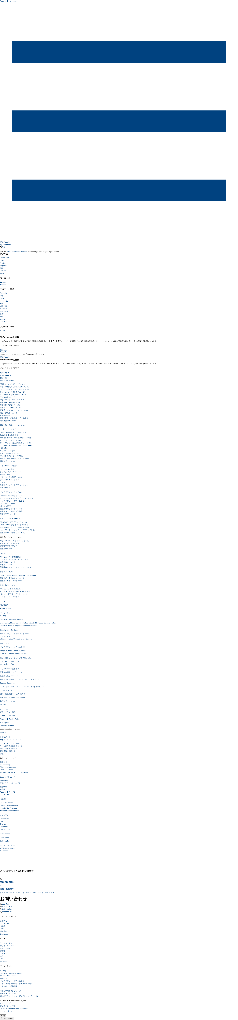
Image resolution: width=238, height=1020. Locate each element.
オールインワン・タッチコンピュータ (15, 634)
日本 (3, 247)
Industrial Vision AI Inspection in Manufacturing (18, 625)
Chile (2, 268)
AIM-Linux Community (8, 767)
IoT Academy (5, 764)
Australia (3, 293)
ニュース (3, 954)
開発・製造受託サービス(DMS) (12, 425)
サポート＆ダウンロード (10, 740)
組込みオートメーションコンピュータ (15, 458)
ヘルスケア (4, 553)
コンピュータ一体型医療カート (12, 557)
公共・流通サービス (8, 585)
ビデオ (2, 951)
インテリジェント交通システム (12, 501)
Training (3, 824)
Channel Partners (7, 725)
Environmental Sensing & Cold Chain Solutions (18, 575)
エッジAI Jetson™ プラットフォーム (14, 541)
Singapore (4, 311)
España (3, 285)
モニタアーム (5, 601)
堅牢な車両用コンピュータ (10, 672)
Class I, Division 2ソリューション (13, 432)
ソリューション (6, 613)
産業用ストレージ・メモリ (10, 408)
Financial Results (6, 803)
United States (5, 258)
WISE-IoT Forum (6, 770)
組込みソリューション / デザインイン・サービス (19, 679)
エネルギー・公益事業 (9, 669)
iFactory (3, 616)
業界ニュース (5, 948)
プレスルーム (5, 795)
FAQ (1, 959)
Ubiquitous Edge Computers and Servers (16, 639)
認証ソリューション (8, 461)
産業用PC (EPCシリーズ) (10, 405)
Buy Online (6, 904)
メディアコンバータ (8, 482)
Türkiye (3, 319)
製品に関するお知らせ (8, 748)
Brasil (2, 260)
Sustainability (5, 834)
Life (1, 821)
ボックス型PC (5, 506)
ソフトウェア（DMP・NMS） (11, 477)
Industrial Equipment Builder (11, 619)
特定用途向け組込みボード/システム (14, 418)
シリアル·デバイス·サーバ (10, 472)
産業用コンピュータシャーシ (11, 509)
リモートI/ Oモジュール (9, 453)
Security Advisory (7, 777)
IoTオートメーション (8, 429)
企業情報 (3, 781)
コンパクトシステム (8, 504)
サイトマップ (5, 1003)
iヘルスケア (4, 643)
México (3, 263)
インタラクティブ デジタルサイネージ (15, 591)
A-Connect (4, 851)
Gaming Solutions (7, 683)
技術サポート (5, 737)
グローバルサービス (8, 712)
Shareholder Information (9, 811)
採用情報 (3, 931)
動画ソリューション (8, 701)
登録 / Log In (5, 357)
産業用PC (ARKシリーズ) (10, 402)
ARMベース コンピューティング (12, 384)
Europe (3, 282)
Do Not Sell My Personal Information (14, 1008)
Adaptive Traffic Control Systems (13, 651)
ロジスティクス (6, 572)
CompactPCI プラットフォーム (12, 496)
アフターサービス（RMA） (10, 743)
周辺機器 (3, 605)
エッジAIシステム (7, 664)
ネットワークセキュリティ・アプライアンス (17, 530)
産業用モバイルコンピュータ (11, 581)
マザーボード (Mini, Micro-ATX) (12, 400)
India (2, 298)
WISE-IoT (4, 732)
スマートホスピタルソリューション (14, 559)
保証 (1, 754)
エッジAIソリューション (9, 661)
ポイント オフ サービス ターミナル (14, 594)
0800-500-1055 (8, 912)
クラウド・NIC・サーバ (9, 519)
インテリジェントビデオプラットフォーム (16, 498)
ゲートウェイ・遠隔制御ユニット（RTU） (16, 443)
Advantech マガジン (8, 792)
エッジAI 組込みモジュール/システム (14, 387)
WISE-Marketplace (7, 848)
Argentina (4, 266)
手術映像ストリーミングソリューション (15, 567)
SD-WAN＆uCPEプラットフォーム (13, 522)
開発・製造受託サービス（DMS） (13, 694)
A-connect (4, 961)
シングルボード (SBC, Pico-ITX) (12, 392)
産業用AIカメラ (6, 549)
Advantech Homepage (8, 1)
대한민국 (3, 306)
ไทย (1, 317)
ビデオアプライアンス (8, 546)
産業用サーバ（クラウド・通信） (13, 533)
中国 (1, 296)
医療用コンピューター (8, 562)
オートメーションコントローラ (12, 440)
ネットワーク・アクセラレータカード (15, 527)
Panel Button (5, 352)
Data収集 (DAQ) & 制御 (9, 435)
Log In (7, 242)
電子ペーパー (5, 415)
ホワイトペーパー (7, 946)
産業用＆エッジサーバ (8, 676)
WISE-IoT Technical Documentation (14, 772)
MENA (2, 330)
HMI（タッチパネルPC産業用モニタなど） (16, 438)
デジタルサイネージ (8, 397)
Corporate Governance (9, 805)
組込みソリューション (8, 381)
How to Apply (5, 829)
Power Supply (5, 608)
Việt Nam (3, 322)
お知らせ (3, 762)
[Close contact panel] (0, 875)
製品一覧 (3, 378)
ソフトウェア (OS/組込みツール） (13, 395)
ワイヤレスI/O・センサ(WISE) (12, 456)
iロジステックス (6, 690)
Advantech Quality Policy (9, 719)
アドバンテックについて (9, 783)
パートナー (4, 723)
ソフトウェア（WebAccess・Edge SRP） (16, 445)
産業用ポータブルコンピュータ (12, 578)
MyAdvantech (5, 245)
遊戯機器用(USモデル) (8, 421)
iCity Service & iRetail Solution (11, 589)
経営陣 (2, 789)
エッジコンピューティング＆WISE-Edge (16, 658)
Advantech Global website (17, 252)
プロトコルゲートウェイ (9, 480)
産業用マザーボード (8, 514)
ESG (2, 929)
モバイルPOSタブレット (9, 597)
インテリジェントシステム (10, 492)
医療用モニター (6, 565)
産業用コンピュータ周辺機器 (11, 511)
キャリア (3, 815)
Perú (2, 273)
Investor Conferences (8, 808)
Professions (4, 819)
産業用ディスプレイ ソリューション (14, 697)
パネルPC (4, 448)
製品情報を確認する (8, 751)
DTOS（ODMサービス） (9, 715)
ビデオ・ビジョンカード (9, 543)
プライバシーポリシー (8, 1006)
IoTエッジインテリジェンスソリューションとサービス (21, 687)
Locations (4, 827)
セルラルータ (5, 474)
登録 (1, 242)
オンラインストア (7, 846)
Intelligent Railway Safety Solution (13, 653)
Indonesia (4, 301)
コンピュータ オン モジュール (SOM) (14, 389)
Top (3, 1016)
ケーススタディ (6, 943)
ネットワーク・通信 (8, 466)
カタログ (3, 956)
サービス (3, 709)
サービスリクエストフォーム (11, 746)
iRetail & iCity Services (8, 630)
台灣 (1, 314)
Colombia (3, 271)
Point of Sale (5, 636)
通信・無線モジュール (8, 413)
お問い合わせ (5, 841)
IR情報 (2, 799)
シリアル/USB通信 (7, 469)
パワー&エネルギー (7, 451)
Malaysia (3, 309)
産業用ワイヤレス (7, 488)
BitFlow (3, 705)
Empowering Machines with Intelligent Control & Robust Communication (28, 623)
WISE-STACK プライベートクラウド (14, 525)
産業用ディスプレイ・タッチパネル (14, 410)
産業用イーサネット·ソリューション (14, 485)
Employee (4, 837)
